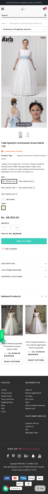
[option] (12, 334)
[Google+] (26, 456)
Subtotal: (5, 234)
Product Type (6, 156)
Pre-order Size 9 (9, 188)
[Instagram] (19, 456)
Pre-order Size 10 (27, 188)
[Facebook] (8, 456)
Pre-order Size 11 (9, 194)
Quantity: (5, 223)
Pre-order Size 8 (26, 181)
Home (3, 23)
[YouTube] (39, 456)
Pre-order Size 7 (9, 181)
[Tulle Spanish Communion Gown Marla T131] (20, 135)
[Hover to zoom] (24, 81)
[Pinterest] (13, 456)
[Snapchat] (33, 456)
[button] (9, 356)
